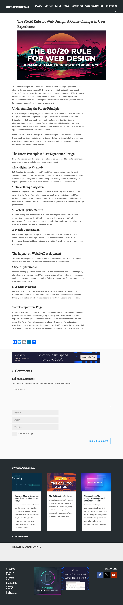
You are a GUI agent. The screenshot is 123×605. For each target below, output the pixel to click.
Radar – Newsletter (11, 593)
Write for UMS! (10, 573)
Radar (58, 6)
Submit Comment (98, 440)
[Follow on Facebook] (100, 575)
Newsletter (77, 6)
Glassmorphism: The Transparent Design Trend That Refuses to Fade (94, 498)
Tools (66, 6)
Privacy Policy (9, 588)
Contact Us (111, 6)
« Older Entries (20, 536)
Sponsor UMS (10, 579)
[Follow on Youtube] (114, 575)
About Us (10, 569)
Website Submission (94, 6)
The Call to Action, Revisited (60, 496)
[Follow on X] (107, 575)
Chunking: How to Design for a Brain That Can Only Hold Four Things (27, 498)
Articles (49, 6)
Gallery (38, 6)
